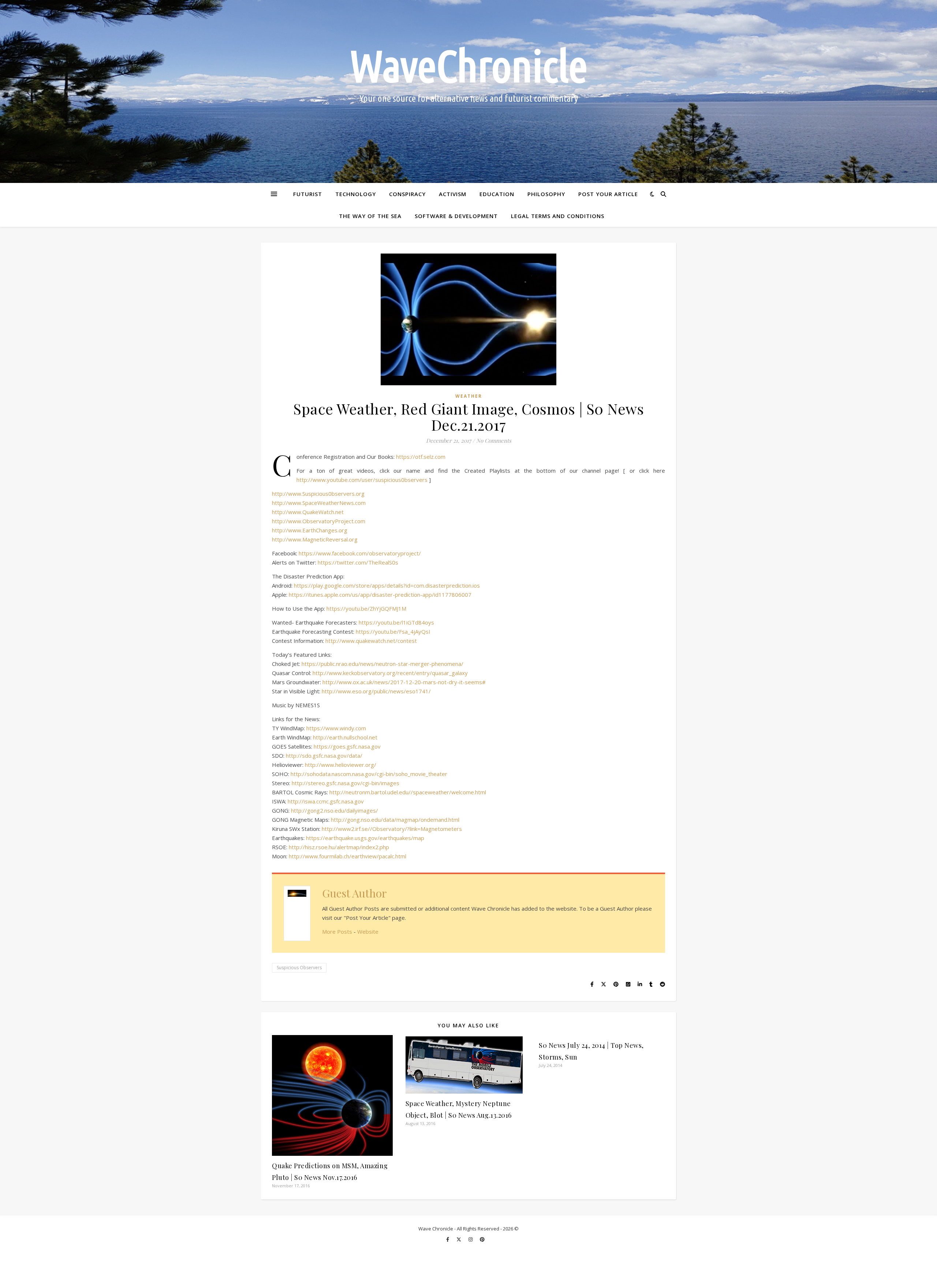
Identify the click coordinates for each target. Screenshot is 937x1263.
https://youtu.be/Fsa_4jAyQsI (393, 631)
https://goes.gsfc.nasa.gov (347, 746)
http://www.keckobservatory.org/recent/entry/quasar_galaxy (390, 673)
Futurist (307, 194)
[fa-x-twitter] (459, 1239)
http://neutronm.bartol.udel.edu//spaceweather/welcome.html (407, 792)
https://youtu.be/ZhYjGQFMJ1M (366, 608)
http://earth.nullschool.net (345, 737)
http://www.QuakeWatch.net (308, 512)
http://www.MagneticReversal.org (315, 539)
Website (367, 931)
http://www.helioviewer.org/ (340, 764)
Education (496, 194)
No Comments (493, 440)
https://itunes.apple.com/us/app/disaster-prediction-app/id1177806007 (380, 594)
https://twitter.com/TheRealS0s (358, 562)
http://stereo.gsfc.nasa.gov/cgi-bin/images (345, 783)
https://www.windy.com (336, 728)
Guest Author (354, 893)
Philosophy (546, 194)
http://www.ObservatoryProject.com (318, 521)
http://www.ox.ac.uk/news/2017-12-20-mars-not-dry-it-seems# (404, 682)
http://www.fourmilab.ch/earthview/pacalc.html (347, 856)
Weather (468, 396)
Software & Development (456, 216)
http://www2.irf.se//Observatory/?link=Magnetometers (392, 828)
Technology (355, 194)
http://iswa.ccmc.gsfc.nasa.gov (326, 801)
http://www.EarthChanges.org (309, 530)
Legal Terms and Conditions (557, 216)
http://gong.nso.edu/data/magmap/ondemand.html (395, 819)
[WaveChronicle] (468, 91)
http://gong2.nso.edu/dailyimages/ (334, 810)
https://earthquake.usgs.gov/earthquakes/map (365, 838)
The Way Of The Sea (370, 216)
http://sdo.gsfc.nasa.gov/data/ (324, 755)
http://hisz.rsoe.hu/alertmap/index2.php (339, 847)
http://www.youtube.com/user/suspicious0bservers (362, 479)
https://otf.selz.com (420, 456)
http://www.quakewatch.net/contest (371, 640)
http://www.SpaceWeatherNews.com (319, 502)
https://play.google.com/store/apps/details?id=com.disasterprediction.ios (387, 585)
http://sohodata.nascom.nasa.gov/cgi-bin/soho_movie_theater (369, 773)
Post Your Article (608, 194)
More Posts (337, 931)
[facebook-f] (448, 1239)
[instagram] (471, 1239)
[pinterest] (482, 1239)
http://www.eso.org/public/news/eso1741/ (376, 691)
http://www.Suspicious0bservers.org (318, 493)
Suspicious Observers (299, 967)
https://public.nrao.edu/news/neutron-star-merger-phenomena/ (382, 663)
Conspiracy (407, 194)
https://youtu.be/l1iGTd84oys (396, 622)
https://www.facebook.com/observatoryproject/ (360, 553)
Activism (452, 194)
